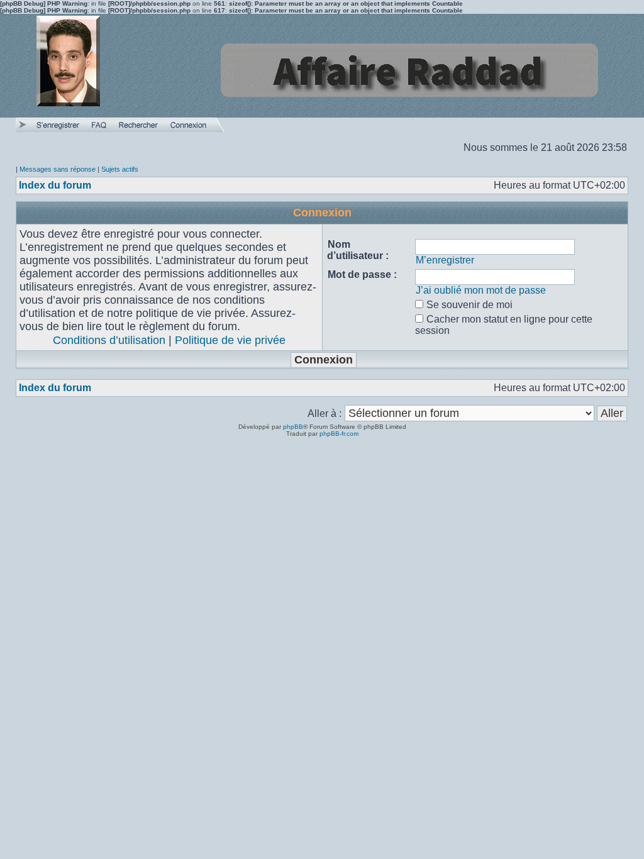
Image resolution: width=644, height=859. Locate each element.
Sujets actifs (119, 169)
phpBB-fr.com (338, 433)
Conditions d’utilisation (109, 340)
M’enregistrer (445, 260)
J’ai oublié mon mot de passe (481, 290)
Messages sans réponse (57, 169)
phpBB (293, 426)
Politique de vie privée (230, 340)
